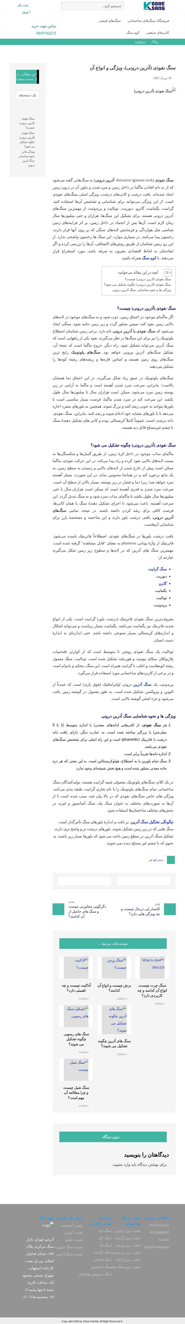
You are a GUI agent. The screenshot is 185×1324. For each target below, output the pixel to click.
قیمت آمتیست (72, 1225)
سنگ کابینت (102, 1252)
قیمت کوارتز (73, 1232)
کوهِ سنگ (149, 258)
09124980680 (159, 1232)
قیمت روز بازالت (127, 1259)
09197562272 (159, 1225)
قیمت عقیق (74, 1240)
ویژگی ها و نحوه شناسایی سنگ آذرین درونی (141, 290)
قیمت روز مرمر (128, 1245)
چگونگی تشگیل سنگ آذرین (152, 822)
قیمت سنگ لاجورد (69, 1254)
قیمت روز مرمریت (126, 1252)
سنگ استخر (102, 1259)
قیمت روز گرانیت (127, 1238)
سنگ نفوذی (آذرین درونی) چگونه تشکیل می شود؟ (137, 284)
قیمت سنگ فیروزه (69, 1247)
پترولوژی (160, 1003)
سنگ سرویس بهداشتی (94, 1274)
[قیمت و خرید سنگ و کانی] (163, 6)
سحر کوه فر (156, 860)
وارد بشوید (121, 1164)
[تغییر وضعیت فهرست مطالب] (165, 272)
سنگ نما (105, 1231)
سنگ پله (105, 1245)
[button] (143, 881)
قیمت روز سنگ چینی (124, 1267)
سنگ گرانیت (157, 569)
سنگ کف (104, 1238)
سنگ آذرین (142, 684)
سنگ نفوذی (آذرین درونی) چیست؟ (148, 279)
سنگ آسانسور (101, 1267)
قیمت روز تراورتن (126, 1231)
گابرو (163, 583)
